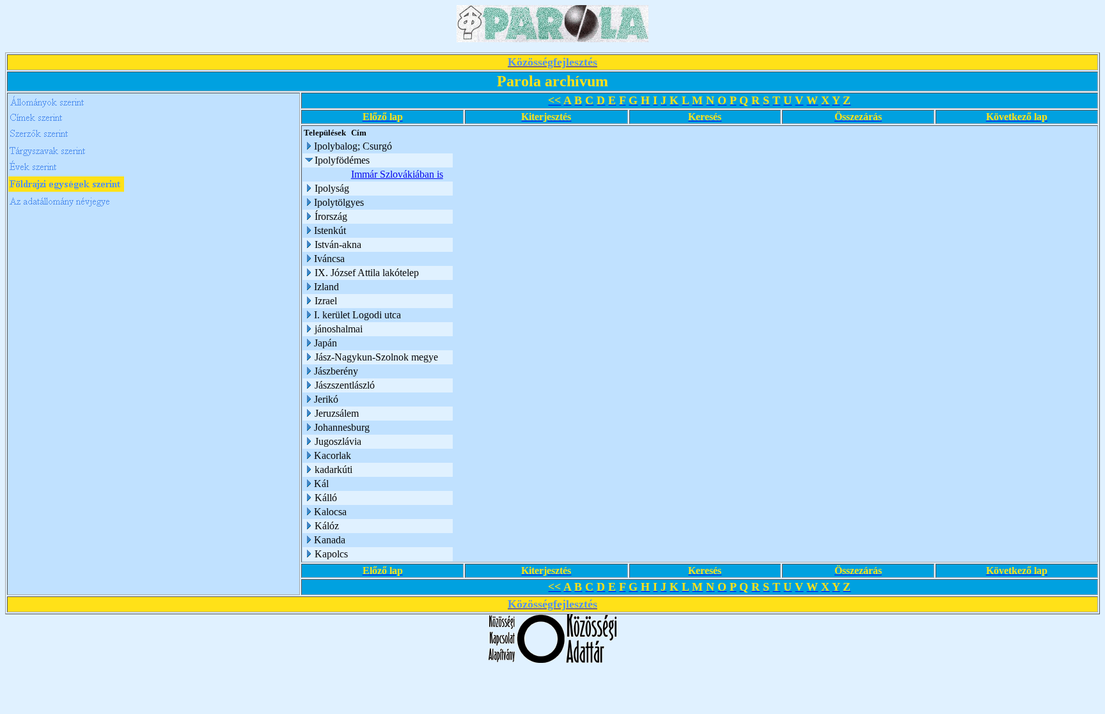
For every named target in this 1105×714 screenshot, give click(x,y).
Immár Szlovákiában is (397, 174)
